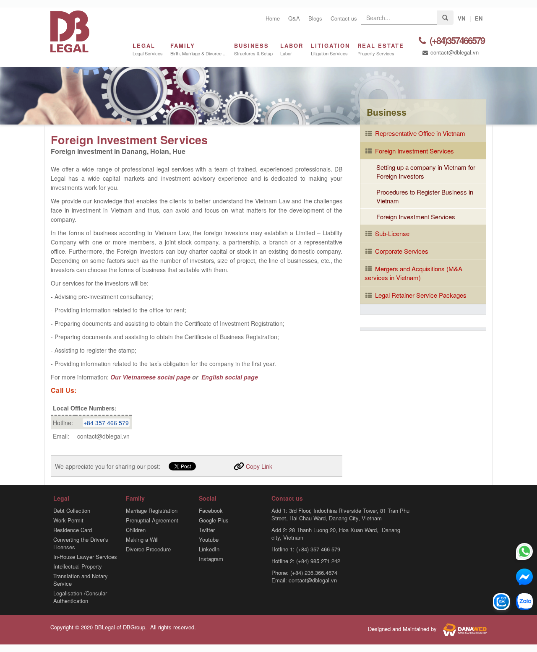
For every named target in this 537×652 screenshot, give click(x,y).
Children (136, 530)
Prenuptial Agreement (152, 520)
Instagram (211, 559)
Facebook (211, 510)
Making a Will (142, 539)
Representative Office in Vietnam (419, 133)
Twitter (207, 530)
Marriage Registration (151, 510)
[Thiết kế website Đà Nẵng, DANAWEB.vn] (462, 629)
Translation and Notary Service (80, 579)
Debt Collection (71, 510)
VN (461, 18)
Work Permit (68, 520)
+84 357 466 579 (106, 422)
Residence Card (72, 530)
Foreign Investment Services (413, 150)
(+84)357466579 (456, 41)
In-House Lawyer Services (85, 557)
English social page (229, 377)
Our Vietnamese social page (150, 377)
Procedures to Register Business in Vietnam (424, 196)
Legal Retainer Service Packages (420, 295)
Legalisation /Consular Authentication (80, 597)
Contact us (344, 18)
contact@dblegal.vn (454, 52)
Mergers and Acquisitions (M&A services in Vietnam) (413, 273)
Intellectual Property (77, 566)
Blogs (315, 18)
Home (273, 18)
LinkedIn (209, 549)
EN (478, 18)
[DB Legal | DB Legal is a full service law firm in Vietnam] (69, 30)
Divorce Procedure (148, 549)
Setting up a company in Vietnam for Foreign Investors (425, 171)
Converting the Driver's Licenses (80, 543)
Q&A (294, 18)
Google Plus (214, 520)
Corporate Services (400, 251)
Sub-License (391, 233)
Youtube (209, 539)
